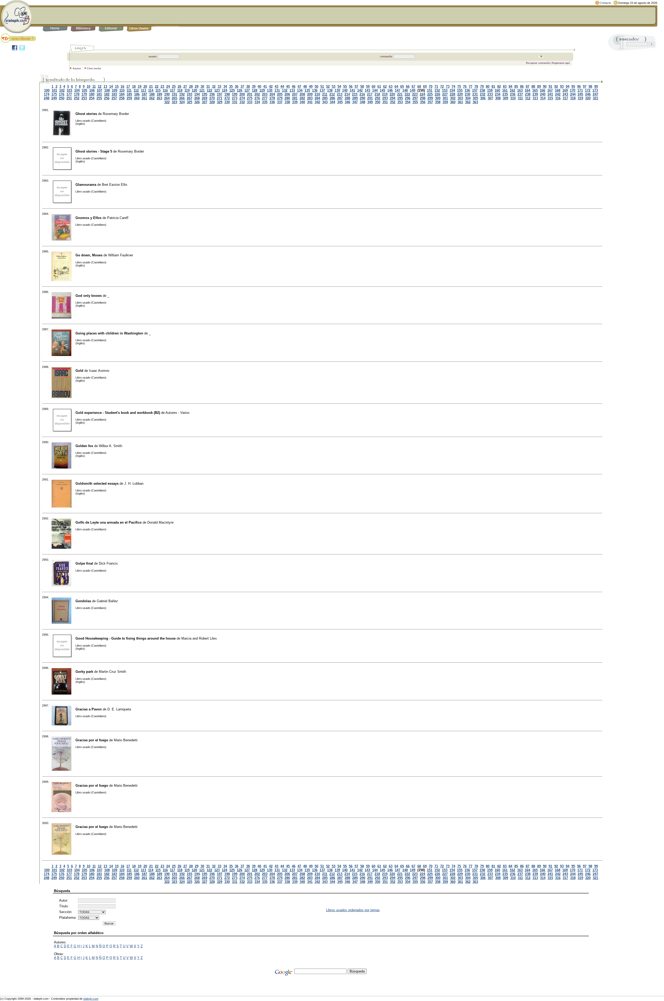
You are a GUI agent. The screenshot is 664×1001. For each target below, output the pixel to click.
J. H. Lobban (133, 483)
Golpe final (84, 563)
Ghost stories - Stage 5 (93, 151)
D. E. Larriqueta (119, 709)
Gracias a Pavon (88, 709)
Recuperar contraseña (538, 63)
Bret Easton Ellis (114, 185)
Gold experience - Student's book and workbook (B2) (117, 413)
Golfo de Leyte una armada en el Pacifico (108, 522)
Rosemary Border (116, 114)
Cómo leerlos (94, 68)
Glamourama (85, 185)
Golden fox (84, 446)
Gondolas (83, 601)
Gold (79, 371)
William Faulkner (120, 255)
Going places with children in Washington (109, 333)
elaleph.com (90, 998)
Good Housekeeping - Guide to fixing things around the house (125, 638)
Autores (77, 68)
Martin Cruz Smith (112, 672)
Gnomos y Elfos (88, 218)
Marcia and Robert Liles (199, 638)
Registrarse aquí (561, 63)
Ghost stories (86, 114)
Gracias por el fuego (91, 740)
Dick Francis (108, 563)
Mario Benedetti (125, 740)
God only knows (88, 296)
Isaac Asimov (99, 371)
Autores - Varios (177, 413)
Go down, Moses (88, 255)
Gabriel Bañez (107, 601)
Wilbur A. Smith (110, 446)
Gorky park (84, 672)
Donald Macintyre (160, 522)
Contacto (605, 2)
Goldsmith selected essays (97, 483)
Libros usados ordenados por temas (353, 910)
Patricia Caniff (117, 218)
